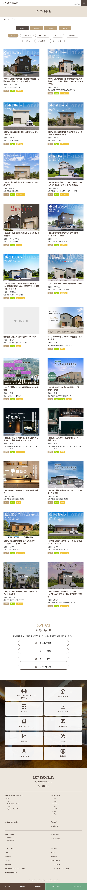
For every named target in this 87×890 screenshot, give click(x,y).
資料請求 (8, 864)
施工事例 (54, 822)
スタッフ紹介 (9, 848)
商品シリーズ (55, 795)
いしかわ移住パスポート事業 (15, 868)
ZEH (6, 852)
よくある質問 (55, 864)
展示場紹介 (55, 834)
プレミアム (55, 803)
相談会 (27, 41)
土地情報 (9, 837)
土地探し (9, 806)
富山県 (50, 28)
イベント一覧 (76, 886)
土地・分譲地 (9, 834)
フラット (54, 814)
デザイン (9, 801)
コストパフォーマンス (12, 803)
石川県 (36, 28)
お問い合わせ (45, 667)
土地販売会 (41, 41)
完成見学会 (27, 35)
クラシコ (54, 809)
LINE (48, 786)
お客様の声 (55, 826)
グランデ (54, 801)
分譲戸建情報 (10, 840)
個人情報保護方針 (11, 872)
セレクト (54, 806)
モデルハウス (42, 35)
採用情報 (8, 856)
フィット (54, 798)
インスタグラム (39, 786)
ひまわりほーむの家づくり (14, 795)
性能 (7, 798)
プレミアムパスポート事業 (60, 868)
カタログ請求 (45, 659)
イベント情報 (45, 651)
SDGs (53, 852)
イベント (58, 35)
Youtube (43, 786)
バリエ (54, 811)
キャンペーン (57, 41)
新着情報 (54, 856)
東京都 (65, 28)
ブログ (7, 860)
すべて (22, 28)
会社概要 (54, 848)
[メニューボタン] (84, 3)
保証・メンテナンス (12, 809)
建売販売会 (72, 35)
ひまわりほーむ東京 (12, 822)
